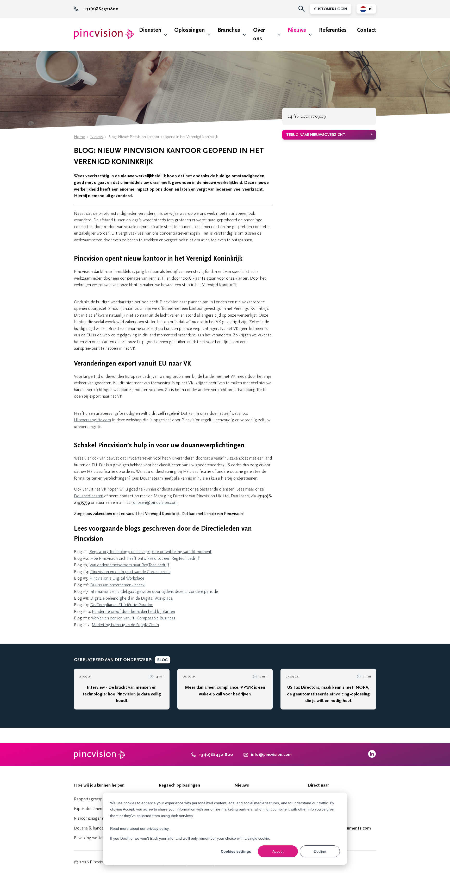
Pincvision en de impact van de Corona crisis (130, 571)
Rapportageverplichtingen (97, 798)
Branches (229, 30)
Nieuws (297, 30)
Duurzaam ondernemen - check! (117, 584)
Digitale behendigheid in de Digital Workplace (131, 598)
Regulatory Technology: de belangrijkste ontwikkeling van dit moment (150, 551)
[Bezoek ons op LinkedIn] (372, 756)
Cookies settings (236, 851)
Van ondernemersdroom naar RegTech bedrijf (129, 564)
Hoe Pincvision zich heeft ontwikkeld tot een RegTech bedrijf (144, 558)
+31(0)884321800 (101, 8)
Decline (320, 851)
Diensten (150, 30)
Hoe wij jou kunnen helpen (99, 785)
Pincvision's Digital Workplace (117, 578)
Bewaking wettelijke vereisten (100, 837)
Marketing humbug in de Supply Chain (125, 624)
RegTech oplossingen (179, 785)
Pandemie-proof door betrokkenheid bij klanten (133, 611)
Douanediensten (88, 495)
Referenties (333, 30)
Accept (278, 851)
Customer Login (330, 9)
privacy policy (157, 828)
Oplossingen (189, 30)
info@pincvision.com (271, 754)
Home (79, 137)
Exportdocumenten (91, 808)
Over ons (259, 34)
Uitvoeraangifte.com (92, 419)
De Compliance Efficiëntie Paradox (121, 604)
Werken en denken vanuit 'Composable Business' (134, 618)
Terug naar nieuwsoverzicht (315, 135)
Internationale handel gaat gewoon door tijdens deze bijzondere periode (154, 591)
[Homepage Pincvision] (104, 34)
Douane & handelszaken (95, 828)
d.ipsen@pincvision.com (155, 502)
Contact (366, 30)
